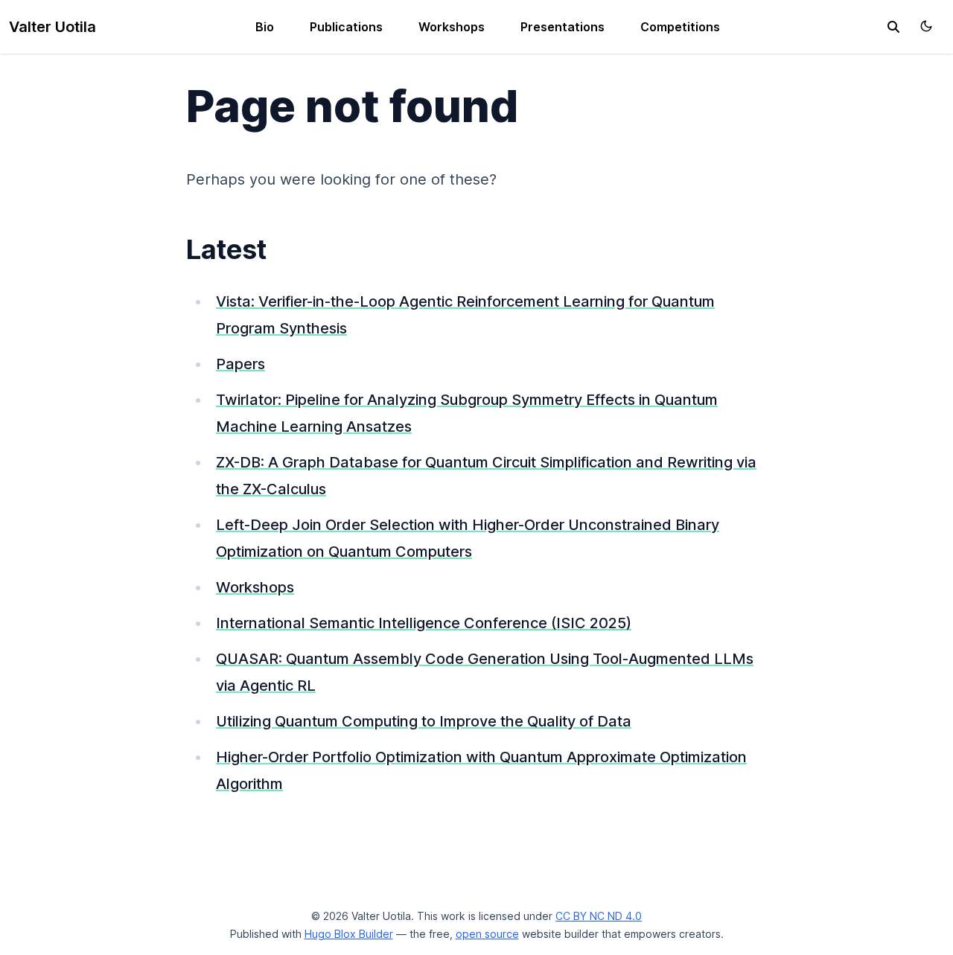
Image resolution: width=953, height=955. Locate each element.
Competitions (680, 26)
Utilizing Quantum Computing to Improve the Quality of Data (423, 721)
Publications (346, 26)
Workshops (451, 26)
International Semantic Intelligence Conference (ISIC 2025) (423, 623)
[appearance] (926, 26)
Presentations (562, 26)
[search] (893, 27)
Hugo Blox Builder (349, 933)
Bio (264, 26)
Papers (240, 364)
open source (487, 933)
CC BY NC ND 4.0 (598, 916)
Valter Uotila (52, 27)
